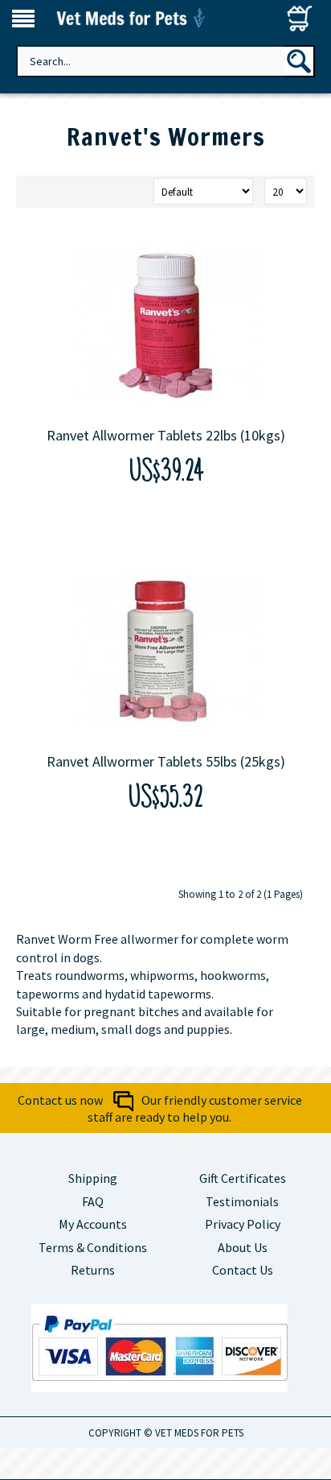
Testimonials (242, 1201)
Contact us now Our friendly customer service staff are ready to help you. (160, 1108)
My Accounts (93, 1224)
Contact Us (242, 1270)
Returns (93, 1270)
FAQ (93, 1201)
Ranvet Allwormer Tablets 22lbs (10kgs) (166, 435)
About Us (243, 1247)
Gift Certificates (242, 1178)
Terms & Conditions (93, 1247)
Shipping (92, 1178)
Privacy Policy (242, 1224)
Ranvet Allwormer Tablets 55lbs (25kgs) (166, 761)
